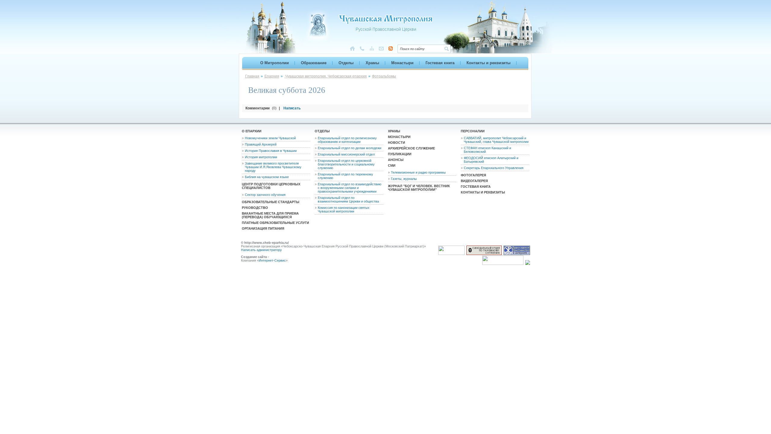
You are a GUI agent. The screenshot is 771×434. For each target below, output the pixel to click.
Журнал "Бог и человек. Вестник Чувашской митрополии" (419, 187)
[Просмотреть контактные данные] (362, 50)
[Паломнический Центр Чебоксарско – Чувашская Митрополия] (527, 264)
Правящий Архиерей (260, 144)
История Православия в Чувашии (271, 151)
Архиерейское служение (411, 148)
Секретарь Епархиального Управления (493, 168)
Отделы (346, 63)
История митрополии (261, 157)
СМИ (391, 165)
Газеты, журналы (404, 179)
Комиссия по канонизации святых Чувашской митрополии (344, 209)
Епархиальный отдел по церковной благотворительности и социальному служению (346, 164)
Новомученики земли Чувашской (270, 138)
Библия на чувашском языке (267, 177)
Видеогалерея (474, 181)
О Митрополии (274, 63)
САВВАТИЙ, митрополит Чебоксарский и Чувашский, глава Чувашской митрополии (496, 139)
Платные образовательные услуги (275, 223)
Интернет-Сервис (272, 260)
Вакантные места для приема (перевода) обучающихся (270, 215)
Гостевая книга (440, 63)
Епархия (271, 76)
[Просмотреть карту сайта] (371, 50)
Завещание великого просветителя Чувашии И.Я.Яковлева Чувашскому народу (273, 167)
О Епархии (251, 131)
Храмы (372, 63)
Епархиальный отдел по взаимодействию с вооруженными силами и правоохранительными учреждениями (349, 187)
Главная (252, 76)
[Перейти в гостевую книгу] (381, 50)
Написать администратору (261, 250)
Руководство (255, 207)
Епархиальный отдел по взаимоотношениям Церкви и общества (348, 199)
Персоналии (473, 131)
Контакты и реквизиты (488, 63)
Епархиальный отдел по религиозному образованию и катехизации (347, 139)
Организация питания (263, 228)
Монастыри (402, 63)
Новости (396, 142)
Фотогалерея (473, 175)
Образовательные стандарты (270, 202)
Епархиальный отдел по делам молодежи (349, 148)
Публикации (399, 154)
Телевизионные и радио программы (418, 172)
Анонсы (396, 160)
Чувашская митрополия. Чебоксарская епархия (325, 76)
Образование (313, 63)
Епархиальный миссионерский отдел (346, 154)
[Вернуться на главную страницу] (373, 36)
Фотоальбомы (384, 76)
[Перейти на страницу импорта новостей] (391, 49)
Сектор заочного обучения (265, 195)
